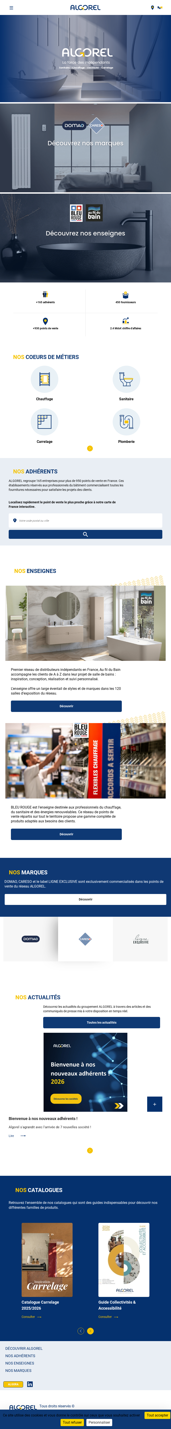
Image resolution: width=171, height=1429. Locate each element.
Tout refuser (72, 1422)
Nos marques (18, 1371)
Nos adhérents (20, 1356)
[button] (81, 448)
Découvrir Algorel (24, 1348)
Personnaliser (99, 1422)
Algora (13, 1384)
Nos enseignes (19, 1363)
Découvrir (66, 706)
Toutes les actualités (101, 1022)
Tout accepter (157, 1415)
